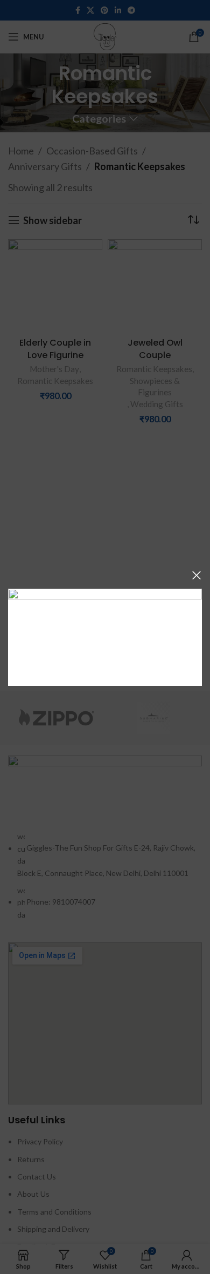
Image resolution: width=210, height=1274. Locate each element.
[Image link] (105, 636)
